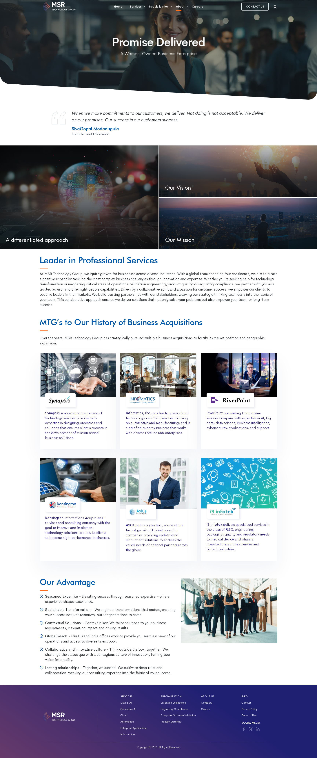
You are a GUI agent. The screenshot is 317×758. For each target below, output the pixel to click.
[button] (275, 6)
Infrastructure (127, 734)
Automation (127, 721)
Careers (197, 6)
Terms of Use (248, 715)
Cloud (123, 715)
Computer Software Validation (178, 715)
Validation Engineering (173, 702)
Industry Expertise (171, 721)
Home (118, 6)
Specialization (159, 6)
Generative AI (128, 709)
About (180, 6)
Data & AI (126, 702)
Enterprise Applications (133, 728)
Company (206, 702)
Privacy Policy (249, 709)
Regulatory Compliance (174, 709)
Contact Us (255, 6)
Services (136, 6)
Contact (246, 702)
